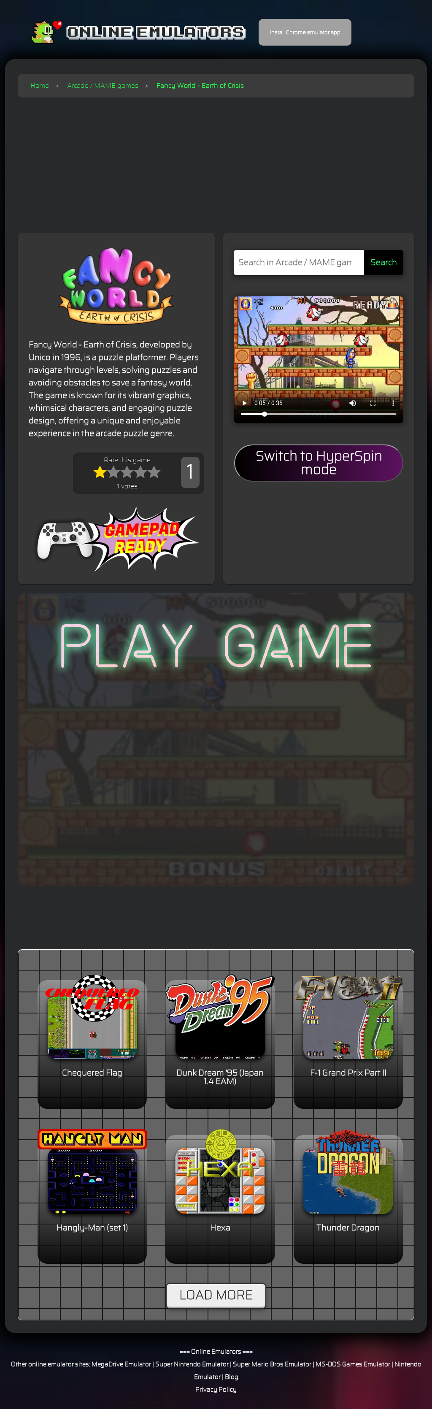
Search (383, 262)
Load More (216, 1295)
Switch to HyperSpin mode (319, 463)
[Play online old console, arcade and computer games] (125, 32)
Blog (231, 1377)
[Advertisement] (216, 161)
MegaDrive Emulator (121, 1364)
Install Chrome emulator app (305, 32)
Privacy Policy (216, 1390)
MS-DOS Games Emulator (353, 1364)
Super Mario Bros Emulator (272, 1364)
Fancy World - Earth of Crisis (200, 85)
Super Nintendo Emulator (192, 1364)
